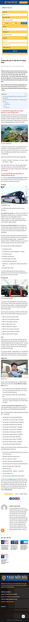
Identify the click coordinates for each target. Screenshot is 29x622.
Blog (2, 58)
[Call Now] (2, 530)
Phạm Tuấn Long (20, 66)
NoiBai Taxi (7, 107)
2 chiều (7, 23)
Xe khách (7, 102)
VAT (16, 23)
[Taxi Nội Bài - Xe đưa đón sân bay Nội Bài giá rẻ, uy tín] (11, 2)
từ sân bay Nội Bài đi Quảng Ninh (14, 177)
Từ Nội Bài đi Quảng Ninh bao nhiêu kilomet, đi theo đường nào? (14, 97)
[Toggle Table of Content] (24, 94)
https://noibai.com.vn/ (11, 599)
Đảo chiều (24, 23)
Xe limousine (7, 104)
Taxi (6, 105)
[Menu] (2, 2)
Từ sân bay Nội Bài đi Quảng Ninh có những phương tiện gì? (14, 100)
